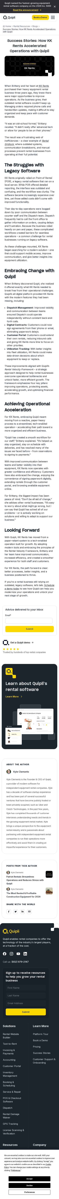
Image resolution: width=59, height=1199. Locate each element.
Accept (29, 1179)
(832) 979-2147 (20, 961)
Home (8, 26)
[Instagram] (11, 953)
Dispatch (7, 1107)
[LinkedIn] (25, 953)
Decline (29, 1186)
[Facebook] (4, 953)
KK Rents (44, 85)
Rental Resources (21, 26)
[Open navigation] (53, 17)
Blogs (35, 26)
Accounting (9, 1059)
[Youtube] (18, 953)
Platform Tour (40, 1034)
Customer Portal (12, 1066)
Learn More (12, 696)
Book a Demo (40, 17)
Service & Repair (12, 1091)
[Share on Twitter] (15, 911)
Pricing (36, 1046)
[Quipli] (9, 17)
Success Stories (41, 1053)
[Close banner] (55, 7)
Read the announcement (25, 10)
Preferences (29, 1192)
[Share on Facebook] (8, 911)
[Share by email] (29, 911)
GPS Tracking (10, 1123)
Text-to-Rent (10, 1043)
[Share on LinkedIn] (22, 911)
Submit (26, 1012)
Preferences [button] (15, 1170)
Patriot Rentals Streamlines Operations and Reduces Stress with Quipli (25, 880)
